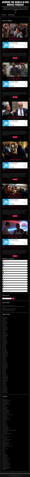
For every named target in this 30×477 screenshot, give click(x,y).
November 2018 (5, 378)
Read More (15, 97)
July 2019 (4, 369)
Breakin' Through (5, 409)
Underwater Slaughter (6, 466)
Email (5, 171)
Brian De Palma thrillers (6, 410)
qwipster (15, 40)
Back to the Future (5, 407)
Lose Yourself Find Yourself (7, 439)
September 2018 (5, 380)
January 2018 (5, 388)
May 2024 (4, 325)
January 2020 (5, 363)
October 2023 (5, 328)
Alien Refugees (5, 403)
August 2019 (5, 368)
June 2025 (4, 319)
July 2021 (4, 345)
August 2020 (5, 356)
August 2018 (5, 381)
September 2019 (5, 367)
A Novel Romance (5, 401)
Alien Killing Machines (6, 402)
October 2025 (5, 317)
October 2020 (5, 354)
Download (12, 169)
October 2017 (5, 391)
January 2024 (5, 326)
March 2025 (4, 321)
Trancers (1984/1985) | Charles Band (15, 236)
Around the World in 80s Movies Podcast (15, 3)
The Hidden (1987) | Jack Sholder (15, 39)
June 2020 (4, 358)
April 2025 (4, 320)
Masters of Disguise (6, 442)
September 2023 (5, 329)
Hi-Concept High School (6, 428)
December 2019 (5, 364)
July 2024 (4, 324)
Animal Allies (5, 406)
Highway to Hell (5, 429)
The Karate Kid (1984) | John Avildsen (8, 310)
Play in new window (8, 169)
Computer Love (5, 415)
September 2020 (5, 355)
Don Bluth (4, 419)
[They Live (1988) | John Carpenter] (15, 69)
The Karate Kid (5, 462)
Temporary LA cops (6, 459)
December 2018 (5, 377)
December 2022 (5, 334)
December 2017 (5, 389)
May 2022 (4, 338)
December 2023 (5, 327)
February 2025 (5, 322)
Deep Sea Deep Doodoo (6, 418)
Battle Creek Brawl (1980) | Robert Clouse (9, 305)
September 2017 (5, 392)
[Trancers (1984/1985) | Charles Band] (15, 227)
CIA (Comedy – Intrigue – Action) (8, 414)
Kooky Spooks (5, 437)
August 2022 (5, 336)
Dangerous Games (5, 417)
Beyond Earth (5, 408)
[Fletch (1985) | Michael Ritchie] (15, 149)
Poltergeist (4, 446)
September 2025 (5, 318)
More (22, 171)
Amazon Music (10, 170)
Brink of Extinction (5, 411)
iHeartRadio (18, 170)
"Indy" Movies (5, 399)
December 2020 (5, 352)
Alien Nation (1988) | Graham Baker (15, 117)
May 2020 (4, 359)
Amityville (4, 405)
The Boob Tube (5, 460)
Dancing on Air (5, 416)
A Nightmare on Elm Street (7, 400)
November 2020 (5, 353)
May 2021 (4, 347)
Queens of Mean (5, 448)
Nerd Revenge (5, 444)
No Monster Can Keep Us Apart (7, 445)
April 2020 (4, 360)
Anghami (13, 171)
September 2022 (5, 335)
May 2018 (4, 384)
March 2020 (4, 361)
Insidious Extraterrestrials (7, 433)
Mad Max (4, 441)
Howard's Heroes (5, 431)
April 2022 (4, 339)
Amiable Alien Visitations (6, 404)
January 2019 (5, 376)
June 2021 (4, 346)
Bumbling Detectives (6, 412)
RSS (20, 171)
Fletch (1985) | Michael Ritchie (15, 159)
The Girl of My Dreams (6, 461)
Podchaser (21, 170)
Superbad (4, 457)
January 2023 (5, 333)
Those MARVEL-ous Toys (6, 463)
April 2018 (4, 385)
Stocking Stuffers (5, 456)
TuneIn (7, 171)
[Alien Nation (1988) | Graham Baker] (15, 108)
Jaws (3, 435)
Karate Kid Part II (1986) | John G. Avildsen (9, 309)
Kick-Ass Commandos (6, 436)
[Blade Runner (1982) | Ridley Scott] (15, 189)
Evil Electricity (5, 420)
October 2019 (5, 366)
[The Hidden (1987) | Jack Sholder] (15, 30)
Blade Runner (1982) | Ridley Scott (15, 196)
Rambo (4, 449)
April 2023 (4, 331)
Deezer (10, 171)
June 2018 (4, 383)
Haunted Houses (5, 427)
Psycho (4, 447)
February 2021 (5, 350)
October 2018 (5, 379)
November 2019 (5, 365)
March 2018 (4, 386)
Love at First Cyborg (6, 440)
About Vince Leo (4, 14)
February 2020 (5, 362)
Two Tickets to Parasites (6, 464)
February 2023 (5, 332)
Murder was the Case (6, 443)
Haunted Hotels (5, 426)
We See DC (4, 469)
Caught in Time (5, 413)
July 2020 (4, 357)
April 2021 (4, 348)
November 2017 (5, 390)
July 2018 (4, 382)
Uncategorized (5, 465)
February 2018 (5, 387)
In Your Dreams (5, 432)
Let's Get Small (5, 438)
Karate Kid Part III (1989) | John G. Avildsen (9, 308)
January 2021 (5, 351)
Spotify (7, 170)
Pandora (14, 170)
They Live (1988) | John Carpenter (15, 78)
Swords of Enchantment (6, 458)
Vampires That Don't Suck (6, 467)
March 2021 (4, 349)
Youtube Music (17, 171)
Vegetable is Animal (6, 468)
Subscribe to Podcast (11, 14)
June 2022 (4, 337)
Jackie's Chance (5, 434)
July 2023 (4, 330)
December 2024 (5, 323)
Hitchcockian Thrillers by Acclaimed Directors (10, 430)
